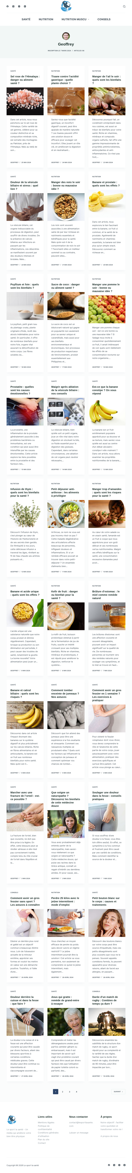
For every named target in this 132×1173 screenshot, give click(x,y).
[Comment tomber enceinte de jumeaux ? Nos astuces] (65, 715)
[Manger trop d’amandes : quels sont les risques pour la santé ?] (106, 514)
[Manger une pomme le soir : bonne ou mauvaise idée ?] (106, 309)
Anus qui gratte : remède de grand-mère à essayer (65, 1000)
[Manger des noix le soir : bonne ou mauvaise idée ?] (65, 207)
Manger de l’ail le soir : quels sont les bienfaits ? (106, 80)
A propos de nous (109, 1136)
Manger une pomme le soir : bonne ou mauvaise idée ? (106, 288)
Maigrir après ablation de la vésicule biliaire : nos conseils (65, 390)
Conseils (103, 19)
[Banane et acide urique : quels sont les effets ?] (25, 613)
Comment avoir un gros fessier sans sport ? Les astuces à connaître (25, 901)
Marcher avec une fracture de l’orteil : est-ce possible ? (25, 796)
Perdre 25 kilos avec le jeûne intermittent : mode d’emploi (65, 901)
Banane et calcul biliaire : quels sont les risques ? (24, 693)
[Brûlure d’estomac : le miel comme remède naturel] (106, 616)
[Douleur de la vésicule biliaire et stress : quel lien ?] (25, 207)
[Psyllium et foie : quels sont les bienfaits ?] (25, 306)
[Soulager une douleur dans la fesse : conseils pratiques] (106, 817)
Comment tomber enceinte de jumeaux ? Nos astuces (65, 693)
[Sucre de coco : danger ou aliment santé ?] (65, 306)
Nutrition (46, 19)
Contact (42, 1143)
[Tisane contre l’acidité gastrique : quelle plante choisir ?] (65, 101)
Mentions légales (46, 1122)
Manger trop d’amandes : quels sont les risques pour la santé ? (106, 492)
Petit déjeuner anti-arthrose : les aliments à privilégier (65, 492)
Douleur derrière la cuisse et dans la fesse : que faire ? (24, 1000)
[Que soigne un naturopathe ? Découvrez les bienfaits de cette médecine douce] (65, 824)
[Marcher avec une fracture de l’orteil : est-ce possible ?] (25, 817)
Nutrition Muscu (74, 19)
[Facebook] (8, 6)
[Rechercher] (124, 6)
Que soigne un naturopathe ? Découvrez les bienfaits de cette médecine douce (65, 799)
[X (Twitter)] (13, 6)
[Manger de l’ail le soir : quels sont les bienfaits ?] (106, 101)
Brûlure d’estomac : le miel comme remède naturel (106, 595)
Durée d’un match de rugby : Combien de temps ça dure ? (105, 1000)
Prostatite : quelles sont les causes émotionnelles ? (22, 390)
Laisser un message (78, 1132)
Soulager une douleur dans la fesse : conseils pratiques (106, 796)
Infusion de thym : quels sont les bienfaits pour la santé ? (24, 492)
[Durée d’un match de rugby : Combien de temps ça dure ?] (106, 1022)
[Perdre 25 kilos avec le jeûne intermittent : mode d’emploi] (65, 923)
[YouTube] (25, 6)
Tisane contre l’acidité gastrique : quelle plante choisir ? (65, 80)
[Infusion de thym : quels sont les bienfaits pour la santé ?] (25, 514)
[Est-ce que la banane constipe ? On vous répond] (106, 412)
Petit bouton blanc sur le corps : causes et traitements (106, 901)
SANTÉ (26, 19)
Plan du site (43, 1139)
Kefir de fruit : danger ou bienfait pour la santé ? (64, 595)
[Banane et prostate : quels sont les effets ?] (106, 204)
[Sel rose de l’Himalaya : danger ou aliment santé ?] (25, 101)
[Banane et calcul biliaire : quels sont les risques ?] (25, 715)
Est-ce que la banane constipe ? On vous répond (105, 390)
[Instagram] (19, 6)
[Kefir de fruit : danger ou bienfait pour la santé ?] (65, 616)
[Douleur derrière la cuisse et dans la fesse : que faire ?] (25, 1022)
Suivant (117, 1092)
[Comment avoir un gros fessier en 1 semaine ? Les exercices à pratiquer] (106, 718)
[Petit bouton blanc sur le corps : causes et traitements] (106, 923)
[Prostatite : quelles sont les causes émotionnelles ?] (25, 412)
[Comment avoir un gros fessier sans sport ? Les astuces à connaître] (25, 923)
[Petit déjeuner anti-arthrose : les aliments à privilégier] (65, 514)
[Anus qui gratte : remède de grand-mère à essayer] (65, 1022)
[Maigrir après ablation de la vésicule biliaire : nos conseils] (65, 412)
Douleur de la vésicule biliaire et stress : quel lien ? (24, 185)
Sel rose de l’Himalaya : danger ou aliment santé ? (25, 80)
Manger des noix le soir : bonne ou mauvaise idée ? (65, 185)
